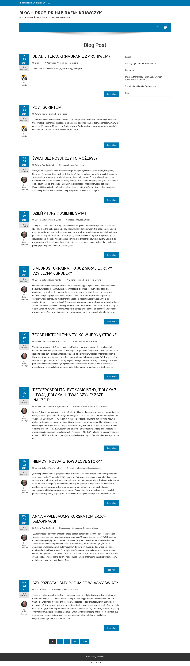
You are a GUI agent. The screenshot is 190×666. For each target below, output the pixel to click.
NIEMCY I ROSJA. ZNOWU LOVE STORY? (67, 461)
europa (68, 63)
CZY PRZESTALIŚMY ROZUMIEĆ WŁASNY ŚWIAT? (75, 583)
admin (24, 85)
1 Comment (24, 170)
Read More (112, 94)
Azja (76, 341)
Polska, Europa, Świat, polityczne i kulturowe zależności (44, 17)
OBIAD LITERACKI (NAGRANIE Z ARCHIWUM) (71, 56)
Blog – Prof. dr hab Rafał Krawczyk (60, 12)
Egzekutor (129, 70)
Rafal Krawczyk (24, 188)
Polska (58, 114)
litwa (85, 406)
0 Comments (24, 119)
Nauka (44, 114)
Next (85, 641)
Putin (77, 165)
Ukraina (88, 220)
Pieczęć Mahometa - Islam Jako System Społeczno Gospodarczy (143, 78)
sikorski (95, 528)
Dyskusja (60, 63)
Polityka (51, 114)
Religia (64, 114)
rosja (82, 165)
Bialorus (72, 280)
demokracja (77, 528)
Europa (38, 220)
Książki (128, 57)
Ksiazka (75, 63)
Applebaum (66, 528)
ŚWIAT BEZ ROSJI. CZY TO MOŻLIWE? (64, 158)
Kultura (38, 114)
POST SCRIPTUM (47, 107)
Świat (37, 63)
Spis (127, 93)
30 (75, 641)
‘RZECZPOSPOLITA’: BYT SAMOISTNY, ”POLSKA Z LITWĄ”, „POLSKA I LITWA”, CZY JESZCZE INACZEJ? (74, 395)
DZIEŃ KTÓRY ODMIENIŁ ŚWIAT (59, 213)
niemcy (72, 468)
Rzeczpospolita (100, 406)
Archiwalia (51, 63)
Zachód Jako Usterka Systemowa (140, 86)
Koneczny (87, 528)
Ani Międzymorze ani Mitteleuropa (140, 63)
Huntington (58, 589)
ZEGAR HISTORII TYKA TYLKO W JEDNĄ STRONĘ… (75, 334)
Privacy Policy (95, 662)
